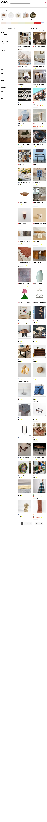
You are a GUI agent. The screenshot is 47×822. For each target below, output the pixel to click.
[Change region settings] (45, 2)
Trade (35, 2)
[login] (38, 2)
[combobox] (20, 2)
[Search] (14, 28)
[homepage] (4, 2)
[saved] (41, 2)
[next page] (41, 523)
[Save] (30, 33)
